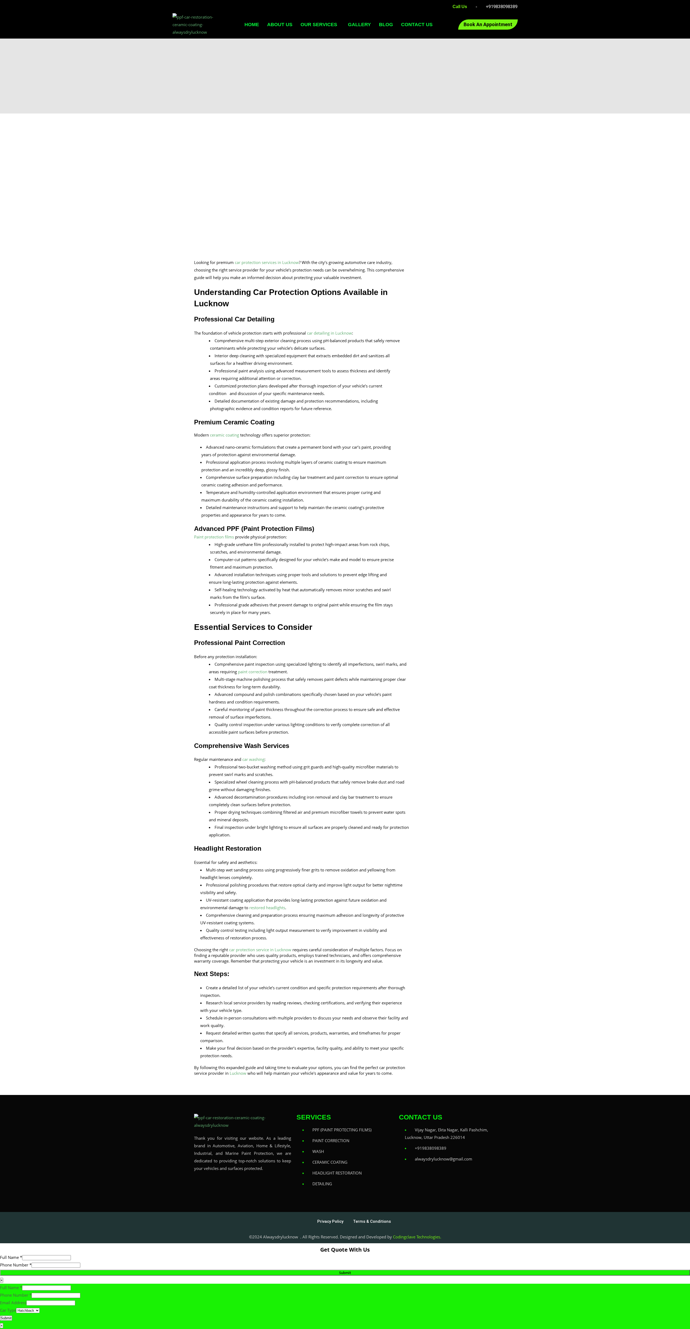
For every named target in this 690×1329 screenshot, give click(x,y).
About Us (279, 24)
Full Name (11, 1257)
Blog (386, 24)
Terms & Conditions (372, 1221)
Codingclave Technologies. (417, 1236)
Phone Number (16, 1265)
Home (251, 24)
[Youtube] (269, 1184)
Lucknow (238, 1073)
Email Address (13, 1302)
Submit (345, 1272)
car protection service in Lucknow (260, 949)
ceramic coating (224, 435)
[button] (320, 24)
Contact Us (417, 24)
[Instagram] (235, 1184)
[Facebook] (201, 1184)
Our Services (319, 24)
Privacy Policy (330, 1221)
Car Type (8, 1310)
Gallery (359, 24)
